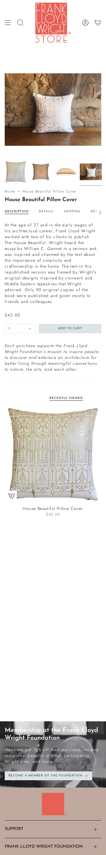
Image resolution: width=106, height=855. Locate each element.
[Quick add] (11, 496)
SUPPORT (14, 829)
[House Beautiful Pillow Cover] (53, 454)
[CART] (98, 23)
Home (10, 191)
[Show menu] (8, 23)
